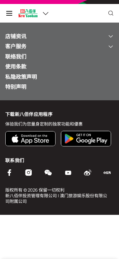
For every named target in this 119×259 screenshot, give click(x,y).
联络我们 (15, 56)
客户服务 (15, 46)
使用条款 (15, 66)
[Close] (111, 13)
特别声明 (15, 87)
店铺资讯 (15, 36)
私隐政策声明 (21, 77)
